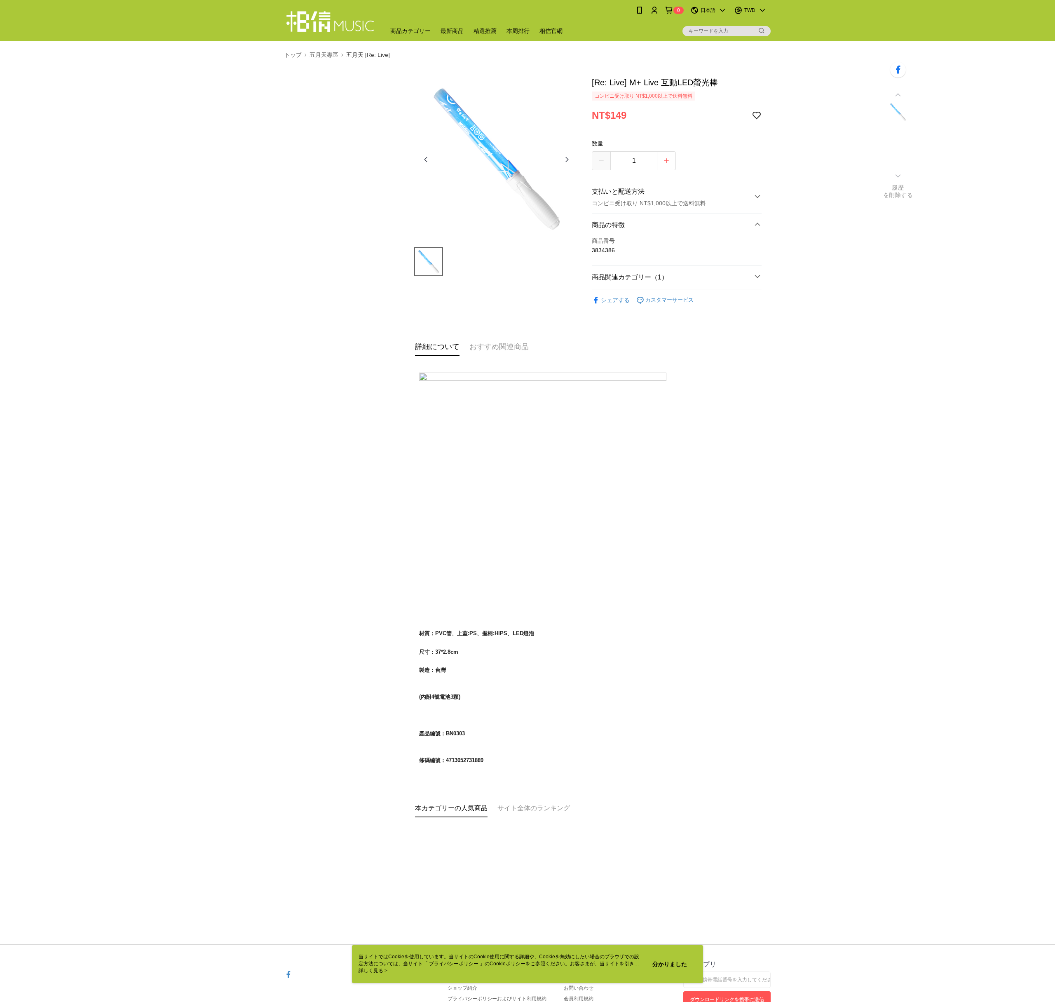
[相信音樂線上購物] (330, 21)
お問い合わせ (578, 988)
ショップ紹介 (462, 988)
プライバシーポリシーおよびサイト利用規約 (497, 999)
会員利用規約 (578, 999)
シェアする (615, 300)
